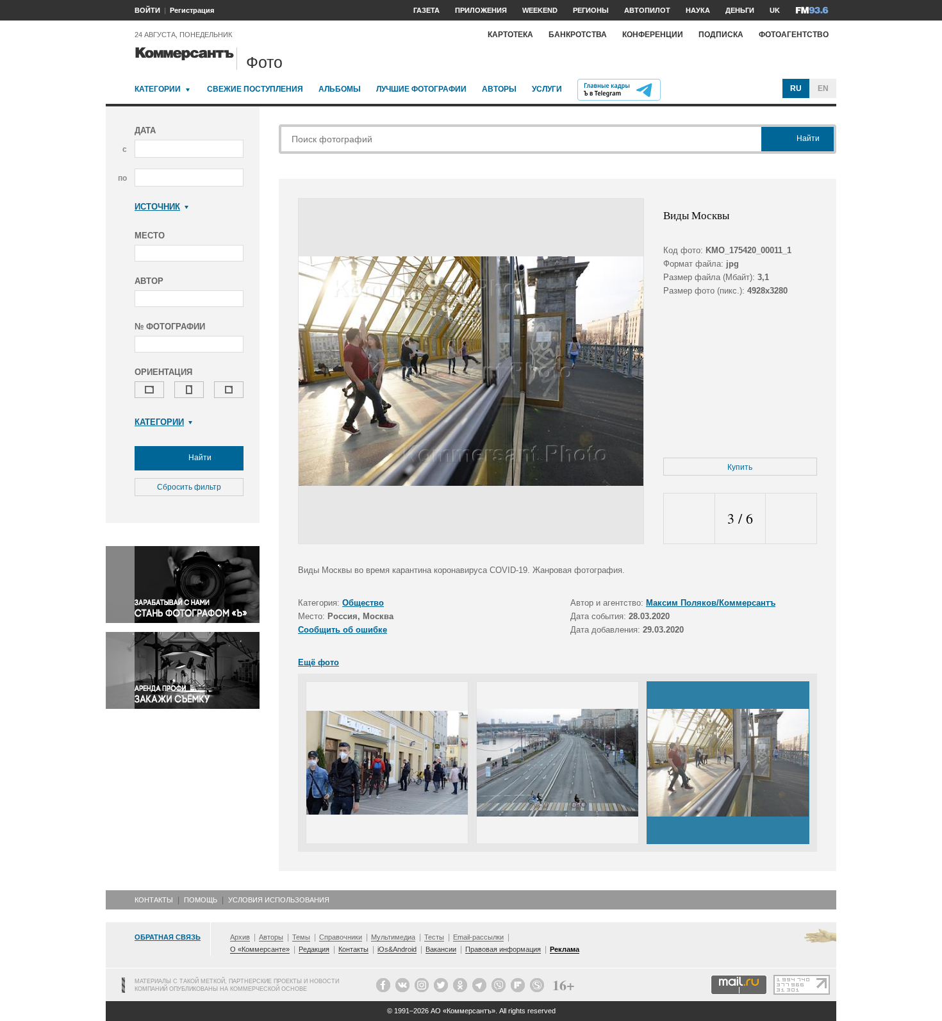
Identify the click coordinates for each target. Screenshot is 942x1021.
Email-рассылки (478, 937)
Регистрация (192, 10)
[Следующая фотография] (791, 519)
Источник (157, 207)
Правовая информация (503, 949)
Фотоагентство (794, 34)
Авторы (499, 89)
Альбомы (339, 89)
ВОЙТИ (147, 10)
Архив (240, 937)
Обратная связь (168, 937)
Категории (158, 89)
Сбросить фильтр (189, 487)
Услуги (547, 89)
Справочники (340, 937)
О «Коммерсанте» (260, 949)
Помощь (200, 900)
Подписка (720, 34)
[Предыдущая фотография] (689, 519)
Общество (363, 603)
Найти (198, 457)
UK (775, 10)
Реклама (564, 949)
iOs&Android (397, 949)
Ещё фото (318, 662)
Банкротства (578, 34)
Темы (301, 937)
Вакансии (441, 949)
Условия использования (278, 900)
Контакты (154, 900)
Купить (739, 467)
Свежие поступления (255, 89)
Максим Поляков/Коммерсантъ (710, 603)
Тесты (434, 937)
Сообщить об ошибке (342, 630)
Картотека (510, 34)
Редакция (314, 949)
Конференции (652, 34)
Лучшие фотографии (421, 89)
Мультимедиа (393, 937)
